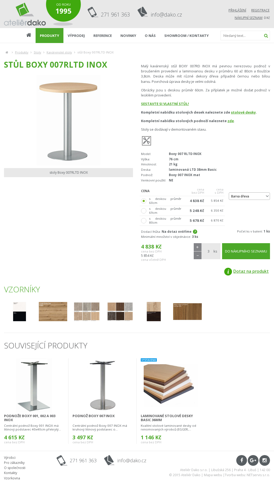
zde (230, 120)
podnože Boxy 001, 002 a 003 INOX (29, 417)
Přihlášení (237, 10)
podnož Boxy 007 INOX (94, 415)
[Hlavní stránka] (7, 52)
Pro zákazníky (14, 462)
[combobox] (249, 196)
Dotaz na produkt (251, 271)
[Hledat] (266, 35)
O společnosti (14, 467)
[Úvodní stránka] (25, 14)
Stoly (37, 52)
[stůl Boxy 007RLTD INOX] (68, 120)
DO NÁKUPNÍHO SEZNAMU (246, 251)
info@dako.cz (166, 14)
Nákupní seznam (248, 17)
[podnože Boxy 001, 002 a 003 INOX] (34, 385)
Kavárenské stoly (59, 52)
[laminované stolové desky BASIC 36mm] (171, 385)
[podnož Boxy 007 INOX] (102, 385)
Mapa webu (213, 475)
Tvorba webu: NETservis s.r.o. (247, 475)
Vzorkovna (12, 478)
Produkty (21, 52)
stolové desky (243, 112)
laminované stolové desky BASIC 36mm (167, 417)
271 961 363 (115, 14)
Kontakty (10, 473)
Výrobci (10, 457)
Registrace (260, 10)
